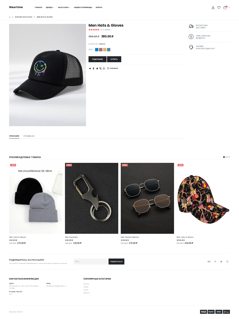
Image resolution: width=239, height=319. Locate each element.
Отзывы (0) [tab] (28, 136)
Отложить (114, 68)
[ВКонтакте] (90, 68)
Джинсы (87, 293)
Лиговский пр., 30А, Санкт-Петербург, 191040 (24, 287)
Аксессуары (63, 7)
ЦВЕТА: (91, 50)
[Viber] (100, 68)
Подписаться (116, 262)
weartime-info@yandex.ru (56, 286)
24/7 (10, 294)
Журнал (99, 7)
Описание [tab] (14, 136)
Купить (114, 59)
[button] (226, 8)
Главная (38, 7)
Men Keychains (71, 237)
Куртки (86, 284)
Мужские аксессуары (23, 17)
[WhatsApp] (103, 68)
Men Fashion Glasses (130, 237)
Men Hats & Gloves (17, 237)
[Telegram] (96, 68)
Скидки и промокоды (83, 7)
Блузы (86, 290)
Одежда (49, 7)
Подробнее (97, 59)
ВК (209, 261)
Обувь (86, 287)
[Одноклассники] (93, 68)
